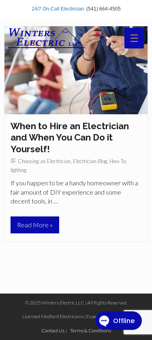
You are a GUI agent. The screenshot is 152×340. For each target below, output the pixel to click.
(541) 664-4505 (103, 9)
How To (117, 161)
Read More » (35, 227)
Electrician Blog (90, 161)
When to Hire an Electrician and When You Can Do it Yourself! (70, 137)
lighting (18, 170)
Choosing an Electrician (44, 161)
